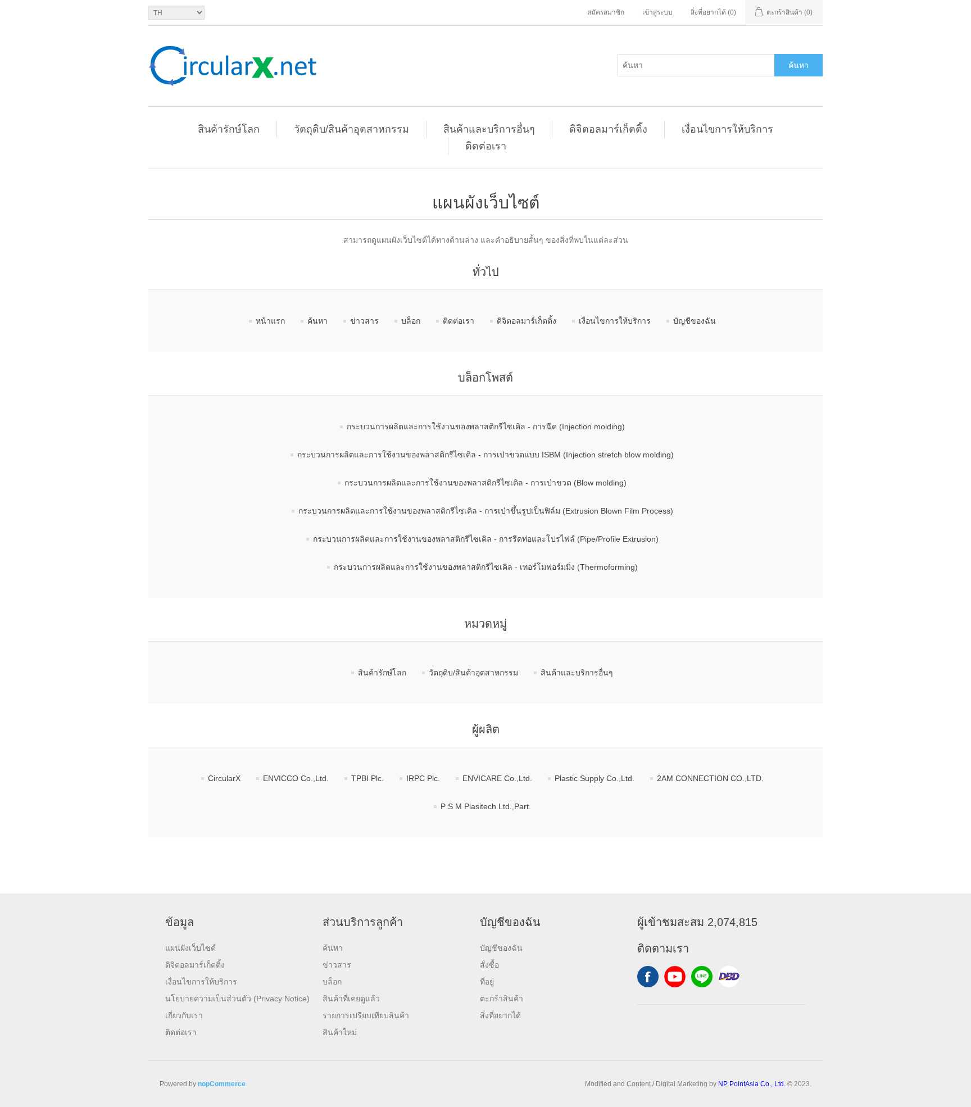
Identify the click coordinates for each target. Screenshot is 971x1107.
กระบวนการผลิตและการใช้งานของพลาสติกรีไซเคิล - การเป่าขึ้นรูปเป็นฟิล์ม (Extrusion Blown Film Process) (485, 510)
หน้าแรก (270, 320)
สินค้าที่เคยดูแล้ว (351, 998)
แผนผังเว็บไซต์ (190, 947)
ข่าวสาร (364, 320)
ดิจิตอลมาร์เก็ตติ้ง (608, 129)
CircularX (224, 778)
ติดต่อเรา (485, 146)
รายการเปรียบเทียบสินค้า (366, 1015)
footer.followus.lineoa (702, 976)
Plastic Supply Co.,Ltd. (594, 778)
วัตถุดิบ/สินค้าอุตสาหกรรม (351, 129)
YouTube (675, 976)
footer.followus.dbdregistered (728, 976)
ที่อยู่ (487, 981)
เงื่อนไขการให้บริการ (727, 129)
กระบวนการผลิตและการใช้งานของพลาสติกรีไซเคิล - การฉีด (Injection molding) (486, 426)
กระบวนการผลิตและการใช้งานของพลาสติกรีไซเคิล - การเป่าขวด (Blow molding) (485, 482)
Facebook (648, 976)
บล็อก (410, 320)
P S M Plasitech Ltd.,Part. (486, 806)
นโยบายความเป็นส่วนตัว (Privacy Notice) (237, 998)
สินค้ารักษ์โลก (229, 129)
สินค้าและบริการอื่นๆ (489, 129)
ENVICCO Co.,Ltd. (296, 778)
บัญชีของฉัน (694, 320)
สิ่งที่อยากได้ (500, 1015)
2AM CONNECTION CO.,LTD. (710, 778)
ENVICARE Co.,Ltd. (497, 778)
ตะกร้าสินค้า (501, 998)
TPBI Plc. (367, 778)
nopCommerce (222, 1084)
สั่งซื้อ (489, 964)
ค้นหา (798, 65)
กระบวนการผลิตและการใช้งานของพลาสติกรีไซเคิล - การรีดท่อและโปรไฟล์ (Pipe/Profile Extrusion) (486, 538)
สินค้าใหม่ (340, 1032)
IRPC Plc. (423, 778)
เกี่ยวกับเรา (184, 1015)
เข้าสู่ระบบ (657, 12)
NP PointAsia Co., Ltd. (752, 1084)
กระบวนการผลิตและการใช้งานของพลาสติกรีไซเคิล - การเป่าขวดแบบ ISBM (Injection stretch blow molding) (485, 454)
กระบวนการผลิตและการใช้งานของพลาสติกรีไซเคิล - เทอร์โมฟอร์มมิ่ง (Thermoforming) (486, 566)
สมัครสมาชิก (605, 12)
